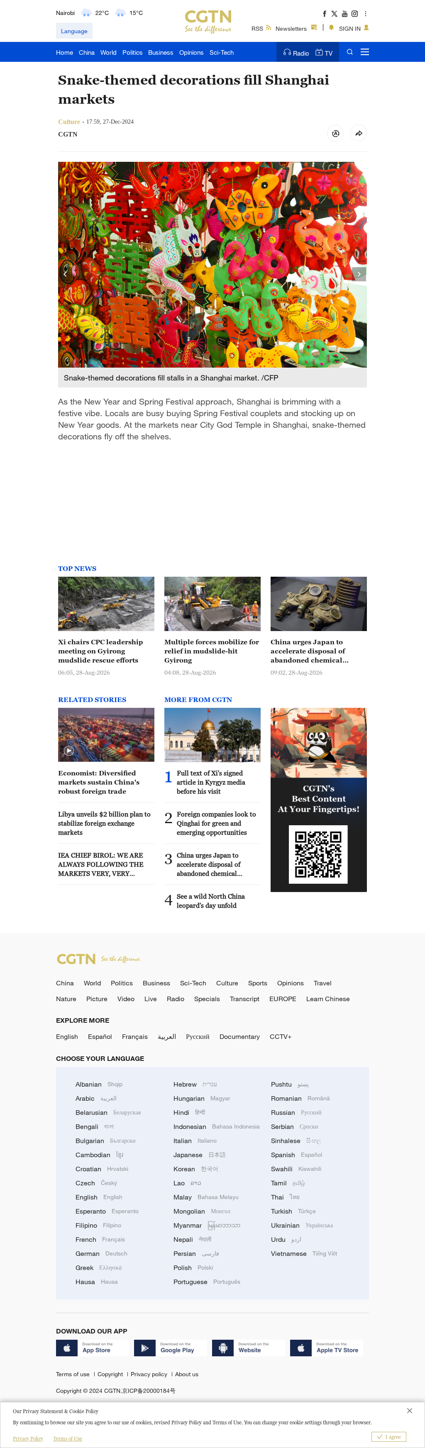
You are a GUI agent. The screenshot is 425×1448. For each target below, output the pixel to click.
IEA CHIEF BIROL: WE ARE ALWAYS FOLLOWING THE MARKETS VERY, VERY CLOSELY (100, 864)
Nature (66, 999)
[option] (212, 275)
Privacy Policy (28, 1439)
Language (74, 30)
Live (150, 999)
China (87, 52)
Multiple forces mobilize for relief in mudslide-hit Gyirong (211, 651)
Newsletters (291, 28)
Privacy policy (150, 1373)
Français (135, 1036)
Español (100, 1036)
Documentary (240, 1036)
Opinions (191, 52)
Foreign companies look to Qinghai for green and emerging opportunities (216, 823)
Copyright (111, 1373)
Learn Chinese (328, 999)
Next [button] (359, 274)
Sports (257, 983)
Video (125, 999)
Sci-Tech (222, 52)
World (108, 52)
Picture (96, 999)
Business (160, 52)
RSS (257, 28)
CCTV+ (281, 1036)
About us (186, 1373)
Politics (132, 52)
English (67, 1036)
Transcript (244, 999)
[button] (69, 751)
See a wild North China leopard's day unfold (211, 900)
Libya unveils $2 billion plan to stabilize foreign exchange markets (104, 823)
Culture (227, 983)
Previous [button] (65, 274)
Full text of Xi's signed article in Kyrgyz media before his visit (211, 782)
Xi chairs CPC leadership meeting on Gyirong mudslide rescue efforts (100, 651)
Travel (323, 983)
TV (328, 53)
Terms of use (73, 1373)
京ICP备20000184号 (149, 1390)
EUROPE (282, 999)
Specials (207, 999)
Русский (198, 1036)
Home (64, 52)
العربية (167, 1036)
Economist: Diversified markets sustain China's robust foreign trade (98, 782)
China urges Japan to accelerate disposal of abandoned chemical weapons (308, 651)
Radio (301, 53)
